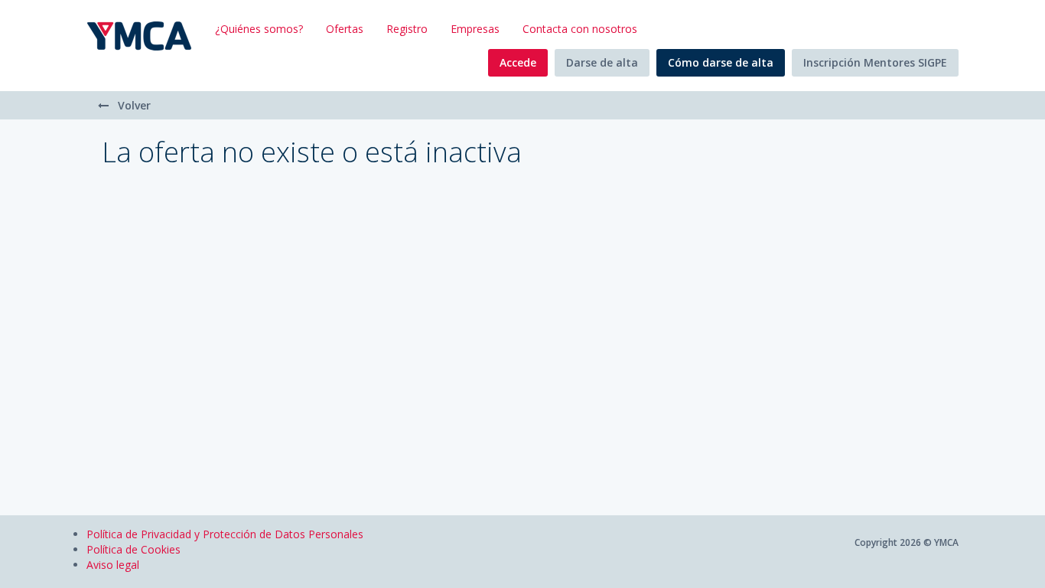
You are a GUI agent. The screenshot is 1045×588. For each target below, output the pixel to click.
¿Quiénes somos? (259, 28)
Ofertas (344, 28)
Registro (407, 28)
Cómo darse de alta (720, 62)
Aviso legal (112, 564)
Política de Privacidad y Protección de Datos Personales (224, 534)
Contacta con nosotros (579, 28)
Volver (133, 105)
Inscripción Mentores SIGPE (875, 62)
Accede (518, 62)
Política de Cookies (133, 549)
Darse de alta (602, 62)
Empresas (475, 28)
